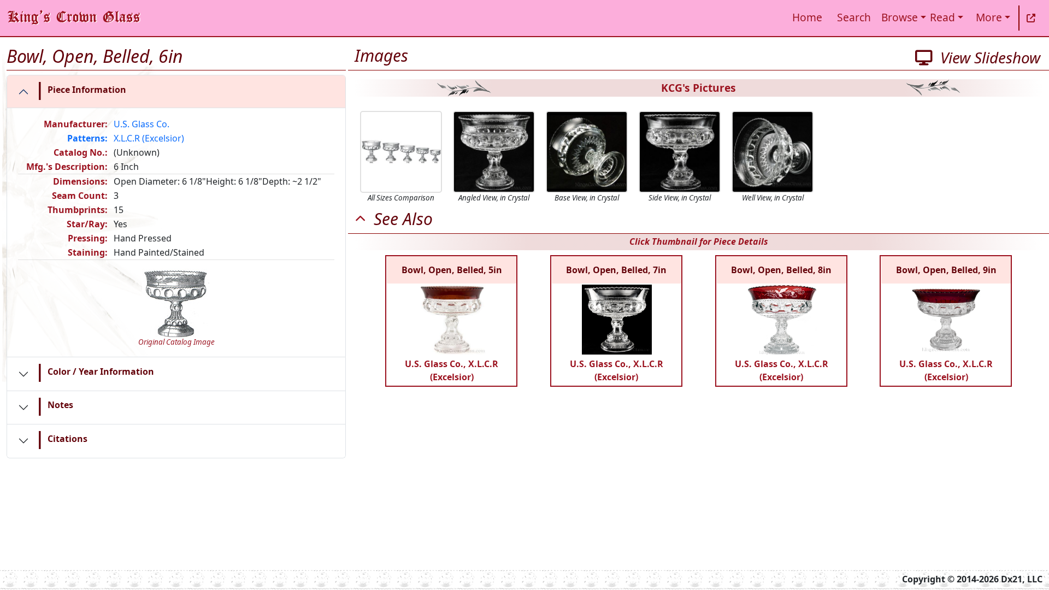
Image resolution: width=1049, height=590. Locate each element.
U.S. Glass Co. (141, 124)
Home (807, 17)
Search (854, 17)
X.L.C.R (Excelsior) (149, 138)
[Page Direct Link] (1030, 18)
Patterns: (87, 138)
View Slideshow (986, 57)
